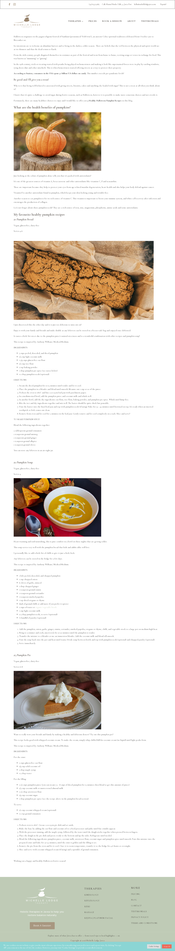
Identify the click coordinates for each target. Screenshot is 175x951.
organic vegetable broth (45, 607)
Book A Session (112, 21)
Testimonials (150, 21)
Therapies (74, 21)
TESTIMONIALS (139, 911)
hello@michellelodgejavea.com (145, 4)
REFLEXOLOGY (92, 901)
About (131, 21)
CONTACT (136, 906)
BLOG (134, 900)
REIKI (87, 906)
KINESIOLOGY (91, 895)
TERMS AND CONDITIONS (144, 923)
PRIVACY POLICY (140, 917)
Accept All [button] (167, 946)
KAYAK (123, 936)
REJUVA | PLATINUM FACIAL (98, 918)
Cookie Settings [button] (154, 946)
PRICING (135, 894)
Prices (92, 21)
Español (163, 4)
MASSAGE (89, 912)
